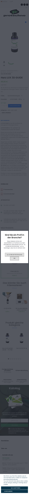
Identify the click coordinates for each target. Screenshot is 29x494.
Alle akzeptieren (15, 488)
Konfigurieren (8, 491)
